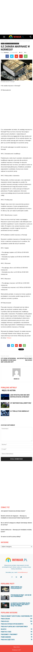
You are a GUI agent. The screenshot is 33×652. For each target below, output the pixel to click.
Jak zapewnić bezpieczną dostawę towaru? (13, 511)
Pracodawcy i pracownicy (9, 634)
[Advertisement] (16, 17)
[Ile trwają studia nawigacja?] (5, 413)
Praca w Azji (5, 621)
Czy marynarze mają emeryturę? (20, 403)
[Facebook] (12, 577)
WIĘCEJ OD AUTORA (8, 390)
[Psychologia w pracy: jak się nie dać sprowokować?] (5, 597)
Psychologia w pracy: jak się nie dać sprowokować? (21, 595)
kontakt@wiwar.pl (23, 572)
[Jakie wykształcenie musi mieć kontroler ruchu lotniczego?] (5, 397)
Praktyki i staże (6, 632)
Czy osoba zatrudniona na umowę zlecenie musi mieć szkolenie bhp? (8, 360)
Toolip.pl (9, 338)
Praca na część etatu (8, 639)
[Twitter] (21, 577)
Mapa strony (17, 647)
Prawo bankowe (6, 637)
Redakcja (6, 52)
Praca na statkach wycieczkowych (12, 43)
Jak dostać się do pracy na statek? (24, 359)
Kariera (2, 43)
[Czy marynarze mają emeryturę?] (5, 405)
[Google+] (16, 577)
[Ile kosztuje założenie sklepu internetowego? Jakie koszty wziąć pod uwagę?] (5, 605)
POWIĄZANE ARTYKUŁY (9, 388)
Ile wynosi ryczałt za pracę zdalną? (11, 536)
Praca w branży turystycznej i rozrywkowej (15, 616)
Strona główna (4, 41)
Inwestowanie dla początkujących (16, 587)
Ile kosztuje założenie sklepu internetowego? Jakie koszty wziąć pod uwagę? (20, 604)
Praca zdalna (5, 619)
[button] (30, 37)
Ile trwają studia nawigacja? (19, 411)
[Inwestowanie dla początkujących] (5, 589)
